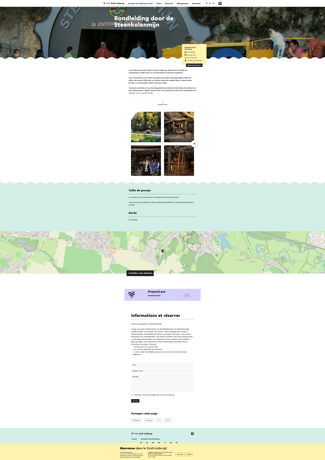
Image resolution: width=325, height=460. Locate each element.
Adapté (189, 454)
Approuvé (180, 454)
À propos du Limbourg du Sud (140, 3)
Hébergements (183, 3)
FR (213, 3)
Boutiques (196, 3)
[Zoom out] (323, 236)
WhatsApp (136, 420)
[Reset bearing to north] (323, 238)
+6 (194, 144)
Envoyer (135, 401)
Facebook (149, 420)
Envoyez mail (191, 55)
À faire (158, 3)
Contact (134, 439)
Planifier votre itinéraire (194, 60)
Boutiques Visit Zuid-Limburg (150, 439)
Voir (187, 295)
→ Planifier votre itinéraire (140, 273)
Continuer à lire (162, 104)
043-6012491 (191, 52)
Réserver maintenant (194, 65)
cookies (153, 456)
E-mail (168, 420)
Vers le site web (192, 57)
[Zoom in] (323, 233)
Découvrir (169, 3)
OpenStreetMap (315, 272)
